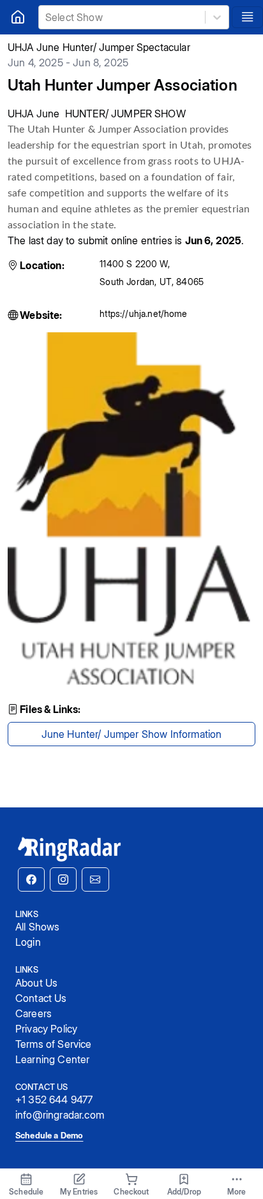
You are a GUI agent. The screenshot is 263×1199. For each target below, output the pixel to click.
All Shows (37, 926)
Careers (33, 1013)
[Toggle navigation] (247, 16)
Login (28, 942)
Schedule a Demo (49, 1135)
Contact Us (41, 998)
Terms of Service (53, 1044)
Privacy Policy (46, 1028)
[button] (31, 879)
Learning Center (52, 1059)
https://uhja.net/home (143, 313)
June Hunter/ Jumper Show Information (131, 734)
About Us (36, 982)
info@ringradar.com (59, 1114)
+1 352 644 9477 (54, 1099)
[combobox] (46, 17)
